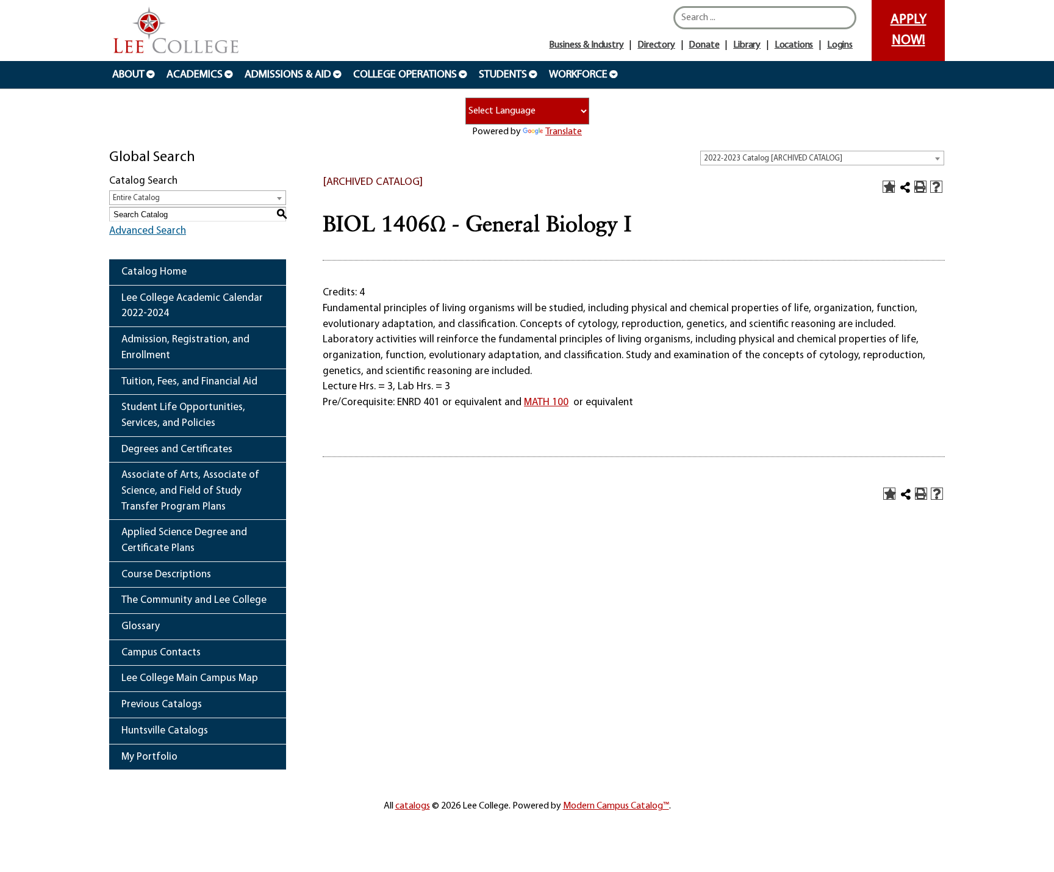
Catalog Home (154, 272)
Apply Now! (909, 30)
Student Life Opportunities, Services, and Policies (183, 415)
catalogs (412, 806)
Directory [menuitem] (656, 45)
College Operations (405, 75)
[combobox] (822, 158)
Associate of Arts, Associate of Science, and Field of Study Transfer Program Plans (190, 490)
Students (503, 75)
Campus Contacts (161, 652)
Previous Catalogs (161, 704)
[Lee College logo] (176, 31)
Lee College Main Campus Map (189, 678)
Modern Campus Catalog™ (616, 806)
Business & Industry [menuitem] (586, 45)
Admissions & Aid (288, 75)
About (128, 75)
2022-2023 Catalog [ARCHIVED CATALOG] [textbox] (773, 158)
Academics (195, 75)
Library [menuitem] (747, 45)
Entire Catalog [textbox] (136, 198)
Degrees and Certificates (176, 449)
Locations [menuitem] (794, 45)
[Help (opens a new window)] (936, 187)
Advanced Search (147, 231)
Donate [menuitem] (704, 45)
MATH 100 (546, 402)
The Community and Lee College (194, 600)
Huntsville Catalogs (164, 731)
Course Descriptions (166, 574)
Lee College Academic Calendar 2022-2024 (192, 306)
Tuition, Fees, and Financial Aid (189, 382)
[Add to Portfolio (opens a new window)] (889, 187)
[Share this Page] (905, 187)
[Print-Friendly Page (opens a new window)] (920, 187)
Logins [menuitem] (840, 45)
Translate (563, 132)
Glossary (140, 626)
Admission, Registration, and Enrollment (185, 347)
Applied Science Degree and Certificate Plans (184, 540)
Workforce (578, 75)
